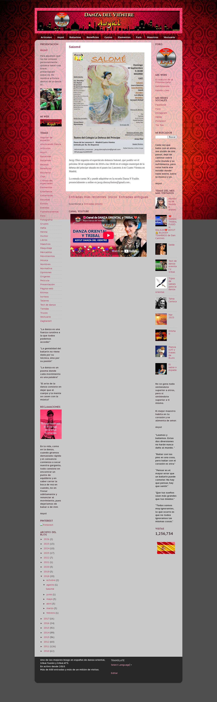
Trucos (44, 312)
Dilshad (172, 332)
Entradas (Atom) (93, 203)
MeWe (158, 116)
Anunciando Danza (50, 144)
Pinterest (160, 120)
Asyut (60, 37)
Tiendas (44, 308)
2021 (47, 562)
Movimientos (47, 256)
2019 (47, 571)
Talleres (44, 300)
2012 (47, 641)
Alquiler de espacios (46, 139)
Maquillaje (46, 248)
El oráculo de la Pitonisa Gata (164, 81)
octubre (51, 580)
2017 (47, 618)
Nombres (45, 264)
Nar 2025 (171, 316)
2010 (47, 650)
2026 (47, 539)
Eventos (44, 207)
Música (44, 260)
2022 (47, 557)
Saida (171, 244)
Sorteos (44, 296)
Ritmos (44, 292)
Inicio (112, 197)
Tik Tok (159, 125)
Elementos (124, 37)
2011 (47, 646)
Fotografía (46, 219)
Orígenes (45, 276)
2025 (47, 543)
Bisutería (45, 172)
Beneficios (93, 37)
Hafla (43, 227)
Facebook (160, 104)
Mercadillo (46, 252)
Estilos (44, 203)
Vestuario (169, 37)
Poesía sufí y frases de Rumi (172, 352)
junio (49, 594)
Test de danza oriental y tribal (173, 266)
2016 (47, 623)
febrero (51, 612)
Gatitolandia (162, 86)
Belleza (44, 164)
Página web (46, 288)
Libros (43, 239)
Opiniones (45, 272)
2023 (47, 552)
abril (49, 603)
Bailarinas (75, 37)
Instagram (161, 112)
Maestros (152, 37)
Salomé (75, 47)
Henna (43, 231)
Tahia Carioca (173, 300)
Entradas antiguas (133, 197)
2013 (47, 637)
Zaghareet (46, 320)
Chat (42, 176)
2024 (47, 548)
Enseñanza (46, 191)
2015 (47, 627)
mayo (49, 599)
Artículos (46, 37)
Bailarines (45, 160)
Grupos (44, 223)
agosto (50, 584)
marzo (50, 608)
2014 (47, 632)
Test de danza (48, 304)
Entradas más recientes (87, 197)
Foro (139, 37)
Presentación (47, 284)
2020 (47, 566)
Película (44, 280)
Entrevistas (46, 195)
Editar (114, 673)
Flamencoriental (49, 211)
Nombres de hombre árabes (172, 204)
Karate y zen (162, 90)
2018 (47, 576)
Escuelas (45, 199)
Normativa (46, 268)
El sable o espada (173, 367)
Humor (44, 235)
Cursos (108, 37)
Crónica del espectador (46, 182)
